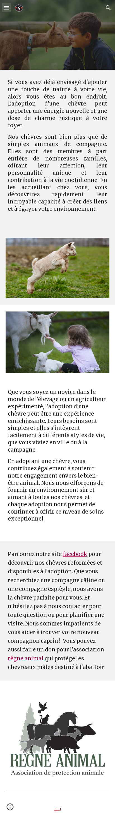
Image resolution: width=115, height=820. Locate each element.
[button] (6, 7)
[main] (57, 150)
